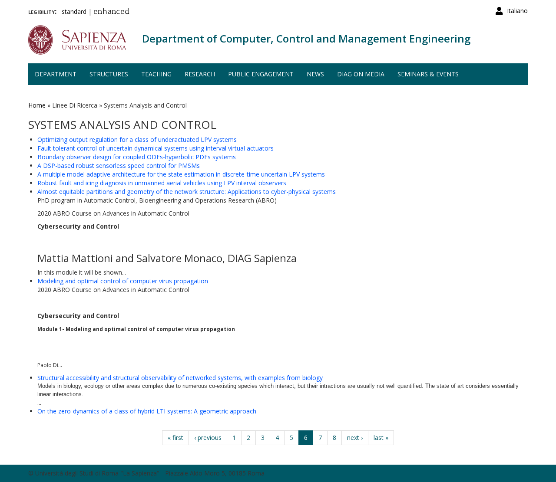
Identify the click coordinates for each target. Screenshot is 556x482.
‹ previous (208, 437)
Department (55, 74)
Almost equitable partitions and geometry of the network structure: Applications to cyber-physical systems (186, 191)
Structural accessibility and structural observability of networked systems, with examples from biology (180, 378)
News (315, 74)
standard (74, 11)
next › (355, 437)
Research (200, 74)
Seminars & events (428, 74)
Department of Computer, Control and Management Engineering (306, 38)
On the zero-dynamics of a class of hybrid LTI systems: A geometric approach (146, 411)
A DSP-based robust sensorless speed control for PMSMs (118, 165)
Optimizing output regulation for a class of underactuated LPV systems (137, 139)
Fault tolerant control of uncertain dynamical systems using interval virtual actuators (155, 148)
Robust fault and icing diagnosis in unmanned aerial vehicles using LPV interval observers (161, 183)
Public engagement (261, 74)
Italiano (517, 11)
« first (175, 437)
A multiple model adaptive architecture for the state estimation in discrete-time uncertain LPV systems (181, 174)
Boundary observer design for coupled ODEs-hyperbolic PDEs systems (136, 157)
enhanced (111, 12)
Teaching (156, 74)
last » (381, 437)
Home (37, 105)
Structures (108, 74)
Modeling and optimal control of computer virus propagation (122, 281)
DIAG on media (360, 74)
